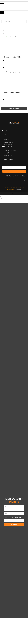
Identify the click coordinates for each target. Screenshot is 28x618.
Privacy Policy (6, 187)
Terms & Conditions (16, 187)
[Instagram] (19, 174)
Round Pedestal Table (12, 57)
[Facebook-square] (9, 174)
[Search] (2, 12)
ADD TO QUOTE (14, 108)
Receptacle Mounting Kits (14, 92)
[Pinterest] (16, 174)
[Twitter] (12, 174)
